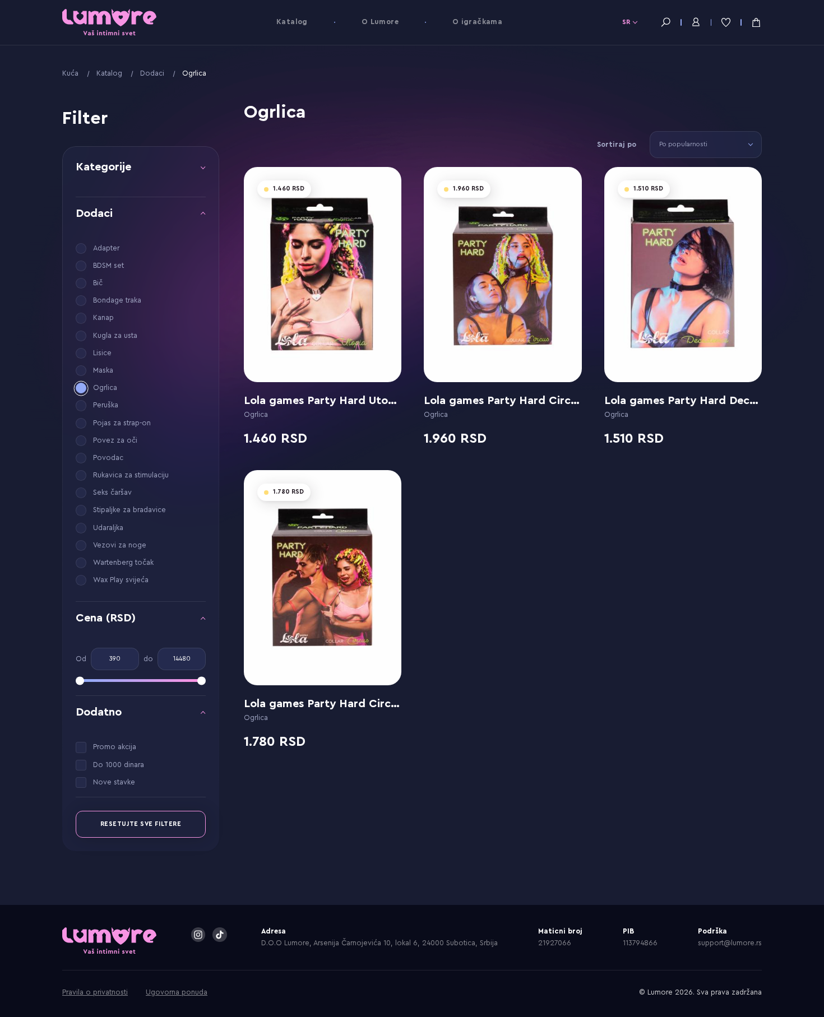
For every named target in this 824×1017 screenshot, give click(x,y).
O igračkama (477, 21)
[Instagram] (198, 934)
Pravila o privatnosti (95, 992)
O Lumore (380, 21)
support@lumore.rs (730, 943)
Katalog (292, 21)
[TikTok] (219, 934)
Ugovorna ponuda (176, 992)
